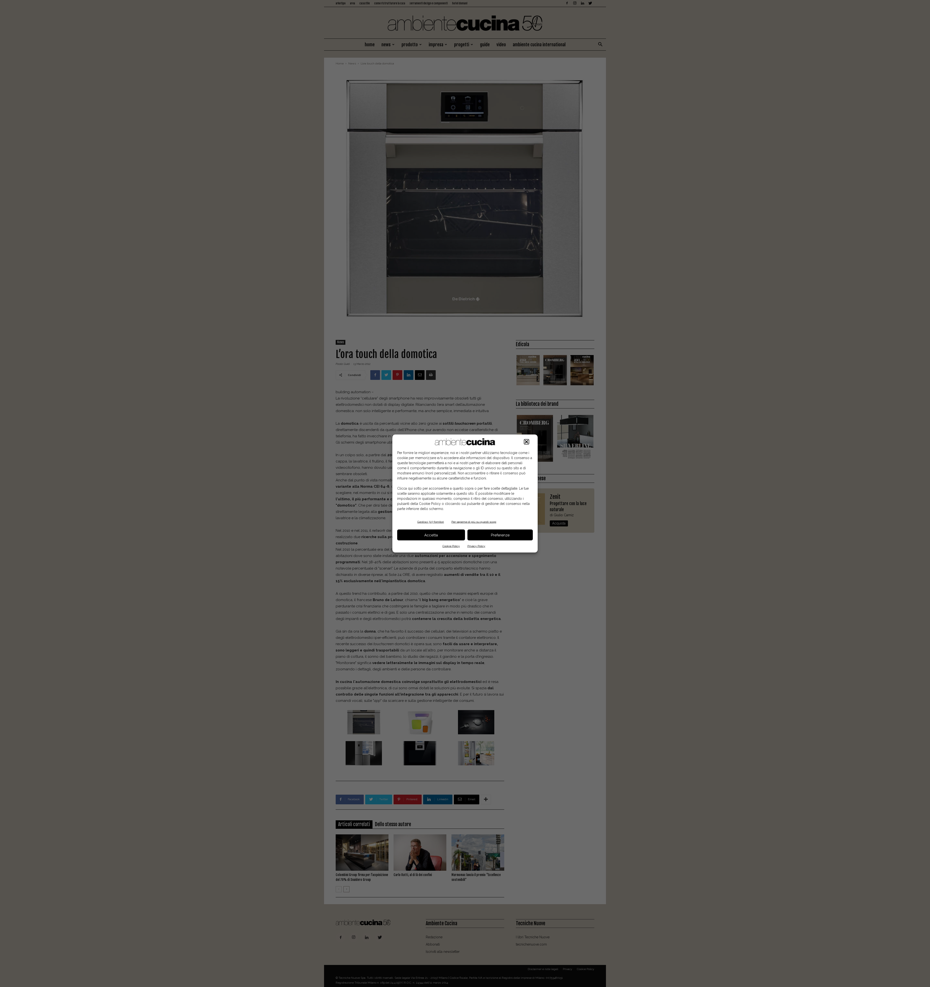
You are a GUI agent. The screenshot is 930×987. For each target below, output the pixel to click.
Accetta (431, 535)
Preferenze (500, 535)
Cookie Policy (451, 546)
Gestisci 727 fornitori (430, 522)
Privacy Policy (476, 546)
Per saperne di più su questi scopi (473, 522)
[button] (526, 441)
